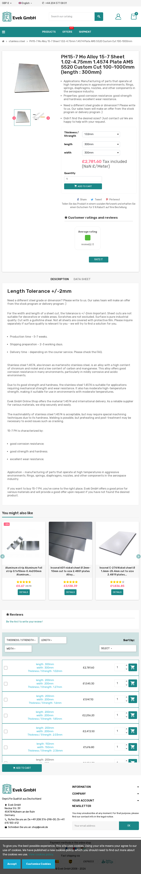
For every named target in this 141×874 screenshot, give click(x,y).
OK (128, 825)
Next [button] (138, 556)
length (68, 144)
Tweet (98, 199)
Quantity (69, 173)
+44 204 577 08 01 (54, 3)
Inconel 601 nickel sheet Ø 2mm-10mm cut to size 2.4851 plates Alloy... (70, 571)
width (67, 152)
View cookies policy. (41, 854)
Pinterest (114, 199)
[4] (26, 582)
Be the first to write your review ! (24, 621)
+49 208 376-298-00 (43, 819)
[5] (29, 582)
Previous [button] (2, 556)
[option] (23, 561)
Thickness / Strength (71, 134)
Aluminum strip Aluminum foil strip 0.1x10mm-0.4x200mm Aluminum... (23, 571)
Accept (12, 864)
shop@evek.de (40, 827)
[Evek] (19, 16)
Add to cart (132, 667)
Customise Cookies (38, 864)
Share (83, 199)
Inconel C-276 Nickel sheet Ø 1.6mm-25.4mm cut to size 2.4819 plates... (117, 571)
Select (107, 648)
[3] (24, 582)
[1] (18, 582)
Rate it (98, 259)
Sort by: (129, 640)
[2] (21, 582)
